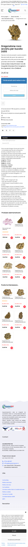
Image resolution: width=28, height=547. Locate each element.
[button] (25, 512)
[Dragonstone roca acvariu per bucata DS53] (7, 292)
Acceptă (14, 531)
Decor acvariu (15, 16)
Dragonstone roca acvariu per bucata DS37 (20, 298)
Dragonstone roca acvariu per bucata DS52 (19, 226)
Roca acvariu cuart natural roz (6, 229)
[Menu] (2, 10)
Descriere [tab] (5, 138)
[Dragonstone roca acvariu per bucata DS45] (7, 246)
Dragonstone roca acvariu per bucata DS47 (6, 272)
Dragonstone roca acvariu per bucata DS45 (6, 252)
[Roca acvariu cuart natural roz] (7, 221)
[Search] (25, 10)
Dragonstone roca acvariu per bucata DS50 (7, 341)
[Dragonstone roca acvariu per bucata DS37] (20, 292)
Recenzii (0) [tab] (5, 143)
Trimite (14, 95)
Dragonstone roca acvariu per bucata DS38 (19, 252)
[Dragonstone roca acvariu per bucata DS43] (20, 265)
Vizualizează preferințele (14, 539)
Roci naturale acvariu (7, 18)
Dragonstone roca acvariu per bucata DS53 (7, 298)
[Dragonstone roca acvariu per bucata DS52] (20, 220)
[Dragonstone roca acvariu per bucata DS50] (7, 336)
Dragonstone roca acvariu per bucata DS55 (14, 127)
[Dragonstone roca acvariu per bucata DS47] (7, 265)
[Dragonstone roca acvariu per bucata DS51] (20, 315)
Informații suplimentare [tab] (8, 140)
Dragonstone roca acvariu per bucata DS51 (20, 321)
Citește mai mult (12, 238)
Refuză (14, 535)
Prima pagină (4, 16)
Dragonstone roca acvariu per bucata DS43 (19, 272)
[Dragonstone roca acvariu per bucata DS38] (20, 246)
